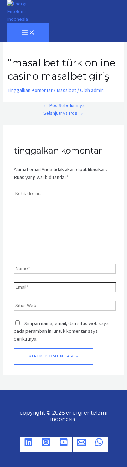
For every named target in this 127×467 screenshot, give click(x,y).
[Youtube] (63, 444)
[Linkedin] (28, 444)
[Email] (81, 444)
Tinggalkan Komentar (30, 90)
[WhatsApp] (99, 444)
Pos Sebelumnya (64, 105)
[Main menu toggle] (28, 32)
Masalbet (66, 90)
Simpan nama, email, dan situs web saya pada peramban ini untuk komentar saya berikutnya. (61, 331)
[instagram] (46, 444)
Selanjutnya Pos (63, 113)
